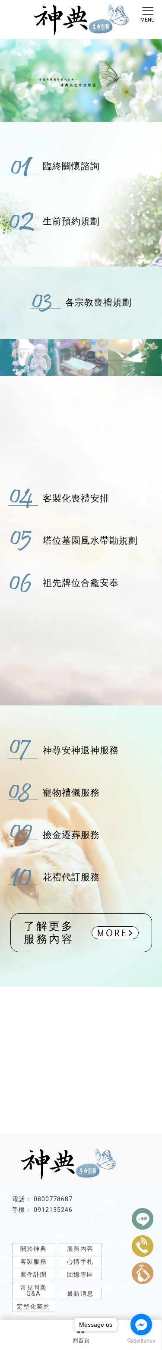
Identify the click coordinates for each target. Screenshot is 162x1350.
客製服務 (33, 1261)
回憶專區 (80, 1274)
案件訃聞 (33, 1274)
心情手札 (80, 1261)
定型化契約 (33, 1306)
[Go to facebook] (141, 1324)
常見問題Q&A (33, 1290)
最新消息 (80, 1293)
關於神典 (33, 1248)
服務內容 (80, 1248)
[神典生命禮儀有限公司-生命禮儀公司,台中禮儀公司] (81, 21)
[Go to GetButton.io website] (141, 1341)
